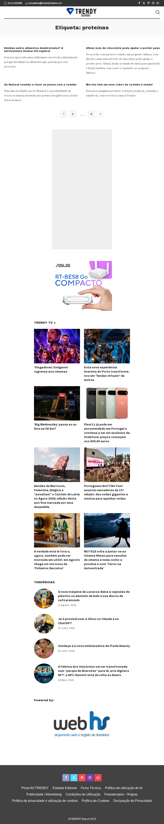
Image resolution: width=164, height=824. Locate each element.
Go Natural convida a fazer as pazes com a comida (40, 84)
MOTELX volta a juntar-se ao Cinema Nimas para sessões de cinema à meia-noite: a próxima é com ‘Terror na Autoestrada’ (105, 560)
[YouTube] (157, 3)
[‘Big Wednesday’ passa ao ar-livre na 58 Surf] (57, 403)
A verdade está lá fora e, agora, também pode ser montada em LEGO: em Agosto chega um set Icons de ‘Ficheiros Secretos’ (57, 560)
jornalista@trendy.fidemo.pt (45, 3)
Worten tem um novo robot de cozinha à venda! (119, 84)
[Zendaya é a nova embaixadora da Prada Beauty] (44, 648)
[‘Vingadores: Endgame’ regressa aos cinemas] (57, 346)
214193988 (15, 3)
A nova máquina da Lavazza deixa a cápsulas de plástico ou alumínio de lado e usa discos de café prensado (94, 596)
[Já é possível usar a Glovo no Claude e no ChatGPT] (44, 624)
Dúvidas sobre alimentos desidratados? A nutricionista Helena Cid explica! (33, 50)
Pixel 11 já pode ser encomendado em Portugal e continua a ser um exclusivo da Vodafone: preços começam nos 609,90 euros (107, 433)
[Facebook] (139, 3)
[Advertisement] (82, 189)
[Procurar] (157, 12)
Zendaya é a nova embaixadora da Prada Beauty (94, 646)
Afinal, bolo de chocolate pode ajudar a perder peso (123, 48)
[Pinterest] (148, 3)
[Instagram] (153, 3)
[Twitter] (144, 3)
